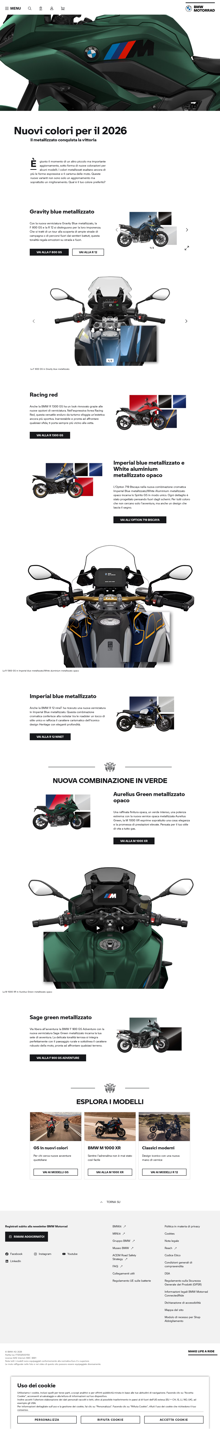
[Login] (52, 7)
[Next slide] (186, 229)
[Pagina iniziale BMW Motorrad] (200, 9)
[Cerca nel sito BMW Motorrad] (30, 7)
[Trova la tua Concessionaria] (41, 7)
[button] (13, 8)
